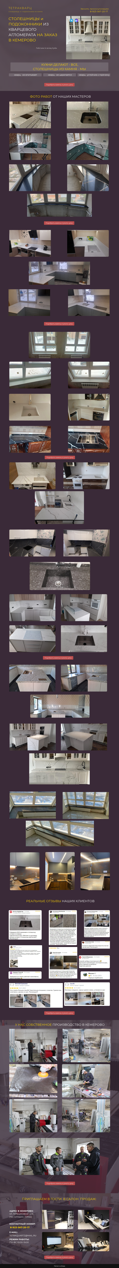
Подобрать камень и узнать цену (59, 84)
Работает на (59, 1266)
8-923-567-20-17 (99, 11)
